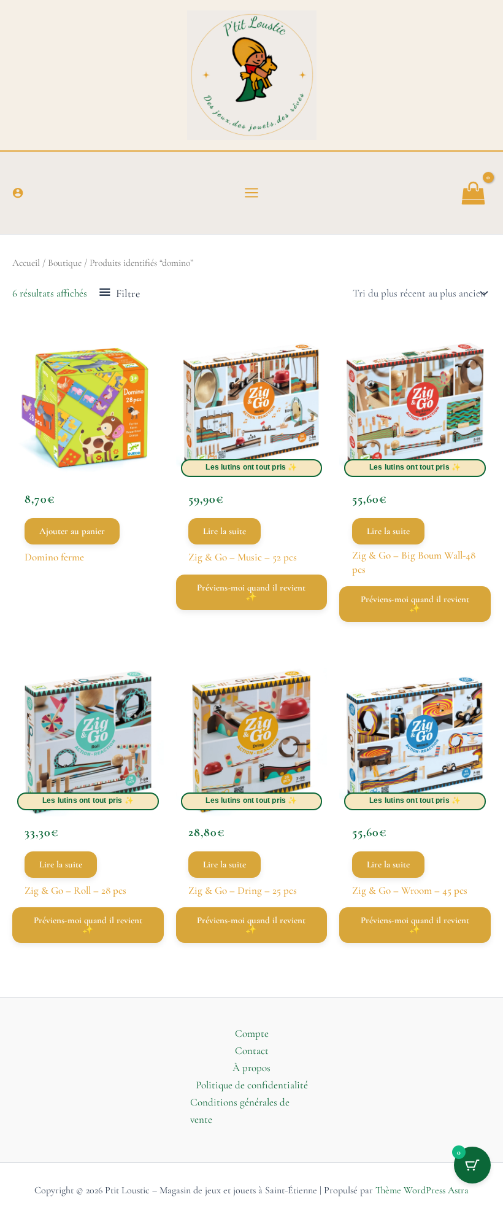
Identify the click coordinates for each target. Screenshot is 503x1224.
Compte (252, 1033)
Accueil (26, 262)
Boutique (65, 262)
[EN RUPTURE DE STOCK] (252, 407)
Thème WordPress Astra (422, 1190)
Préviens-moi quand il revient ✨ (251, 592)
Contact (252, 1050)
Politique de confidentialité (252, 1085)
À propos (251, 1067)
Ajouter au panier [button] (72, 530)
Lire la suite (224, 530)
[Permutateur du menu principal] (251, 192)
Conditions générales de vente (240, 1111)
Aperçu (87, 460)
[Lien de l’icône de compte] (17, 192)
